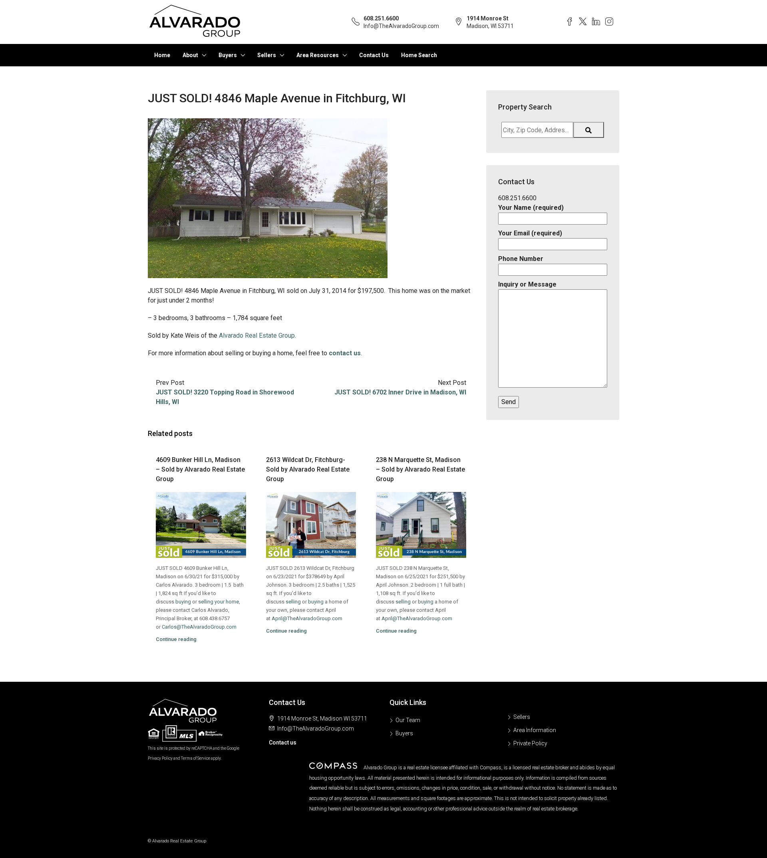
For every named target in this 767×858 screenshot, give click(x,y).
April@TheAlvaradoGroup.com (307, 618)
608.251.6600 (381, 18)
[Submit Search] (588, 130)
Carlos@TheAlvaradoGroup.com (199, 627)
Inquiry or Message (527, 284)
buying (183, 602)
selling (293, 602)
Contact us (282, 742)
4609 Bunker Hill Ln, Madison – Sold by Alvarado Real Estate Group (200, 469)
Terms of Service (195, 758)
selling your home (218, 602)
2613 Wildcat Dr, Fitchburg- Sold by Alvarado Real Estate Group (308, 469)
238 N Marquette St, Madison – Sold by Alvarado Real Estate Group (420, 469)
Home (162, 55)
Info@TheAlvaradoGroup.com (401, 26)
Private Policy (530, 743)
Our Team (407, 720)
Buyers (228, 55)
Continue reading (176, 639)
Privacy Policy (160, 758)
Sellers (266, 55)
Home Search (419, 55)
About (190, 55)
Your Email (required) (530, 233)
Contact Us (374, 55)
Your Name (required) (531, 207)
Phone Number (520, 259)
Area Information (534, 730)
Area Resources (317, 55)
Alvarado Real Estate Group (257, 335)
